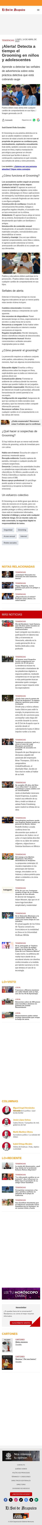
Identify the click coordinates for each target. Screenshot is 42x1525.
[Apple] (31, 1500)
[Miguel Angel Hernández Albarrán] (6, 1110)
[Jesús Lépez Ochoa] (6, 1122)
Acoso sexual (9, 536)
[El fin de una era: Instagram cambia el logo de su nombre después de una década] (7, 898)
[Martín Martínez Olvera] (6, 1134)
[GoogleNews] (26, 1500)
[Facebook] (5, 1500)
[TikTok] (21, 1500)
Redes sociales (10, 543)
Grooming (22, 530)
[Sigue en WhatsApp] (34, 120)
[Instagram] (16, 1500)
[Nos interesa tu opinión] (21, 1456)
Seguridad (8, 530)
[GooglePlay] (36, 1500)
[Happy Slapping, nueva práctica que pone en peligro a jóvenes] (7, 586)
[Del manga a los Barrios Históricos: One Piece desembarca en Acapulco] (7, 868)
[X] (11, 1500)
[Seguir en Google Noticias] (38, 120)
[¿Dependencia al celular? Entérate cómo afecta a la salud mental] (7, 597)
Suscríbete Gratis (21, 1323)
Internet (24, 536)
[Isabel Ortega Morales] (6, 1146)
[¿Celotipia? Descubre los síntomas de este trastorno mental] (7, 575)
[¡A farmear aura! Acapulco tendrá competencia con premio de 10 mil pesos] (7, 674)
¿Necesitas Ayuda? (21, 1494)
